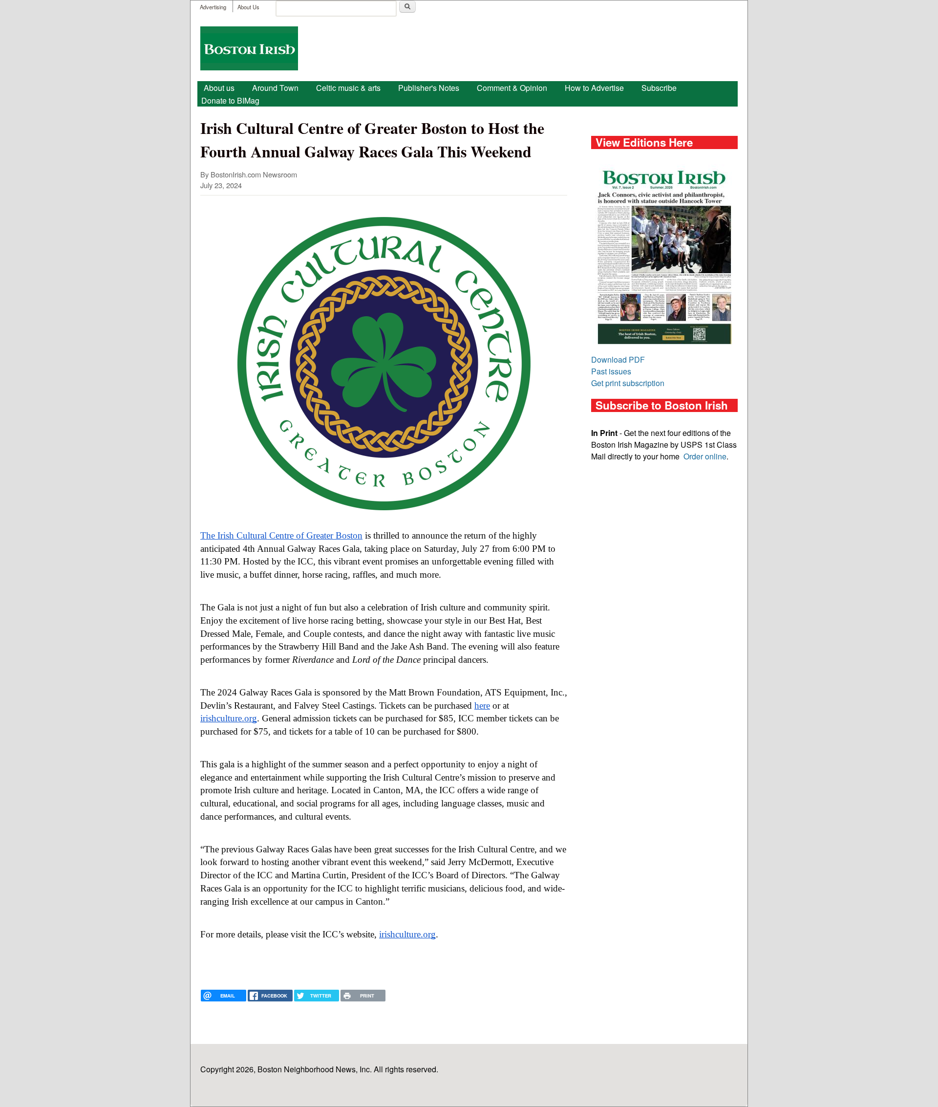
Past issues (611, 371)
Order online (704, 456)
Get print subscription (627, 383)
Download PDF (618, 359)
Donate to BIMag (230, 100)
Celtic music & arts (348, 87)
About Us (248, 7)
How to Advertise (594, 87)
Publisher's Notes (428, 87)
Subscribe (659, 87)
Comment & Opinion (512, 87)
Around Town (275, 87)
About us (219, 87)
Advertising (213, 7)
